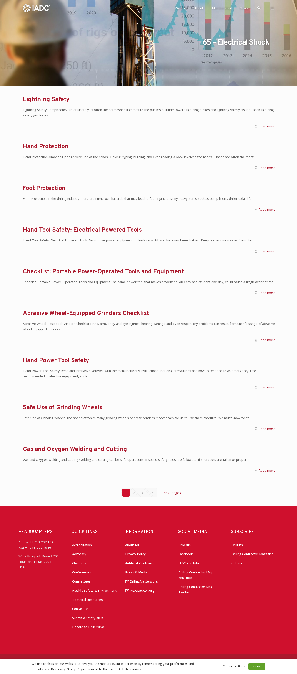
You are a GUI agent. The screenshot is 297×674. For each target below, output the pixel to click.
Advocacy (79, 554)
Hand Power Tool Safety (56, 361)
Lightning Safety (46, 100)
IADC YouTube (189, 563)
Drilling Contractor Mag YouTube (195, 575)
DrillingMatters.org (143, 581)
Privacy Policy (135, 554)
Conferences (81, 572)
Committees (81, 581)
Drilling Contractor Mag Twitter (195, 589)
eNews (236, 563)
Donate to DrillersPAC (88, 627)
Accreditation (82, 545)
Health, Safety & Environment (94, 590)
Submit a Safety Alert (87, 618)
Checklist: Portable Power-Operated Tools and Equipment (103, 272)
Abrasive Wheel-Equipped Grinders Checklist (86, 313)
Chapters (79, 563)
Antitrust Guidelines (140, 563)
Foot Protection (44, 188)
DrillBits (237, 545)
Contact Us (80, 608)
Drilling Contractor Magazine (252, 554)
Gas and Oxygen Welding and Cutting (75, 449)
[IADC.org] (36, 8)
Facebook (185, 554)
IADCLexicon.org (141, 590)
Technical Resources (87, 599)
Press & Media (136, 572)
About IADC (133, 545)
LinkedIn (184, 545)
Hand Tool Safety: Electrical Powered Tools (82, 230)
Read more (267, 126)
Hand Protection (45, 147)
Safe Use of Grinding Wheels (62, 408)
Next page (171, 493)
